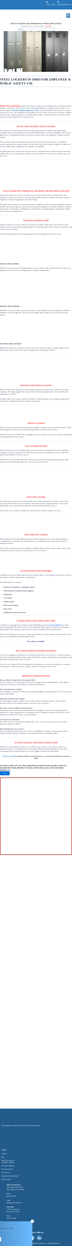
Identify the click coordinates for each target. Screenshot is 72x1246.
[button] (53, 15)
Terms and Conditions (7, 1166)
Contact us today (8, 756)
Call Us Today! (50, 4)
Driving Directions (6, 1169)
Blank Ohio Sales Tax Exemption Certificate (7, 1161)
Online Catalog (5, 1179)
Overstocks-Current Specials (9, 1176)
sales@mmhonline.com (64, 4)
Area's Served (5, 1172)
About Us (4, 1153)
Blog (2, 1157)
